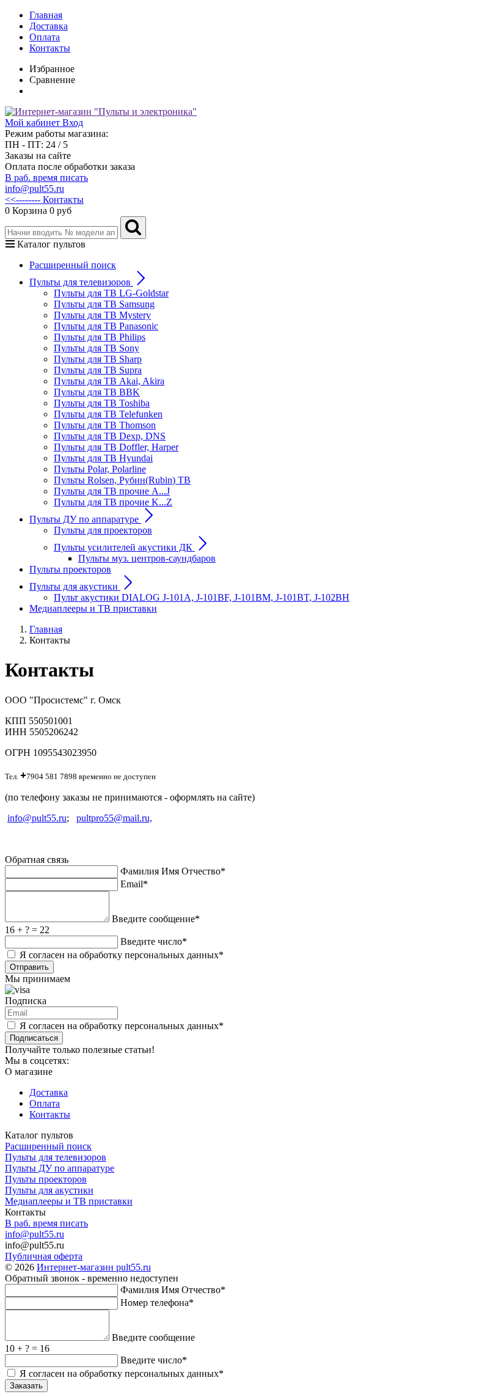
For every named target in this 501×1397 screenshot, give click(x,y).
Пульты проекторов (70, 569)
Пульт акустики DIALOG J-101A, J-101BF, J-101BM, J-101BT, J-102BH (201, 597)
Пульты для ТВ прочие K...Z (113, 502)
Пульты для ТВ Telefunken (108, 414)
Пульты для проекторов (103, 530)
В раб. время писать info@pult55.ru (46, 183)
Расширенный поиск (72, 265)
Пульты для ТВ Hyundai (103, 458)
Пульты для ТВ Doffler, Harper (116, 447)
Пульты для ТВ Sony (96, 348)
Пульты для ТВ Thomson (105, 425)
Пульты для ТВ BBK (97, 392)
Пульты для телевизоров (55, 1157)
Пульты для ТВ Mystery (102, 315)
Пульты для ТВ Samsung (104, 304)
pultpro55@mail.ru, (114, 818)
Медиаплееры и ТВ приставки (93, 608)
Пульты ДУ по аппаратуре (59, 1168)
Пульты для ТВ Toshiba (102, 403)
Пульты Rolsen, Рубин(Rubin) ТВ (122, 480)
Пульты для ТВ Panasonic (106, 326)
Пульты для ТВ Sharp (98, 359)
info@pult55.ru (37, 818)
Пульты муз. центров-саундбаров (147, 558)
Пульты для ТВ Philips (99, 337)
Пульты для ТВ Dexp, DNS (110, 436)
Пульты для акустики (49, 1190)
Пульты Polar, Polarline (100, 469)
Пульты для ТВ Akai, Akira (109, 381)
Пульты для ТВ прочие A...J (112, 491)
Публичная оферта (43, 1256)
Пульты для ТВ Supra (98, 370)
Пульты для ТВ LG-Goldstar (111, 293)
